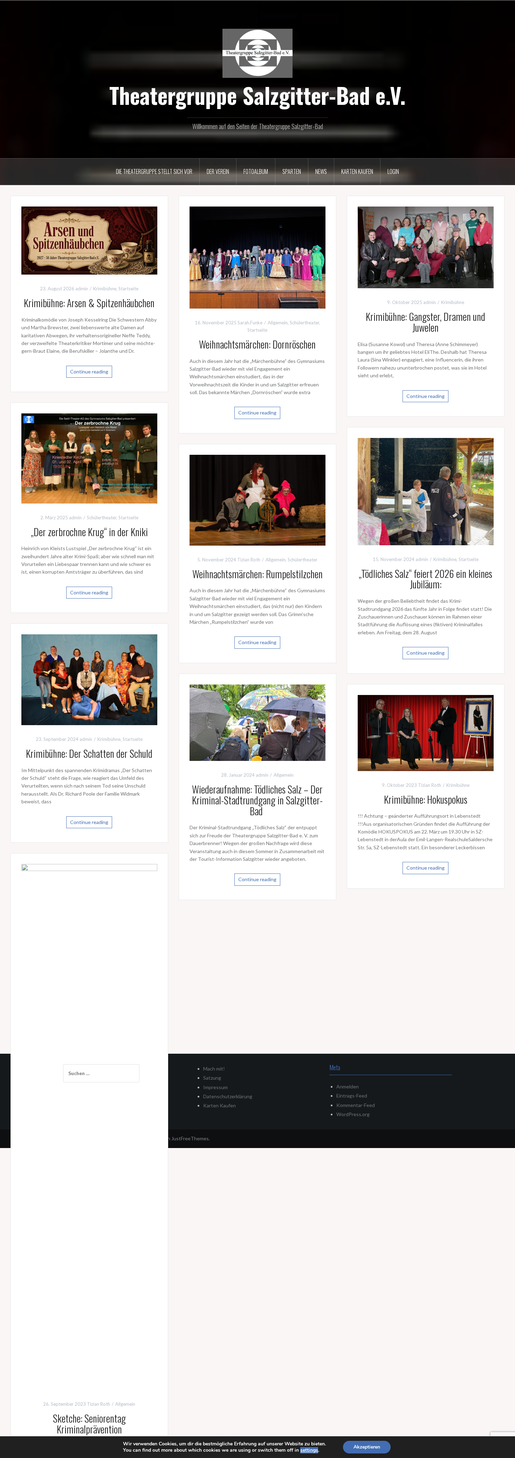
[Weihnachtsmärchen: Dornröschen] (257, 257)
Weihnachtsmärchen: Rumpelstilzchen (257, 574)
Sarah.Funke (250, 322)
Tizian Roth (248, 559)
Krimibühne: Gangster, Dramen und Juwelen (425, 322)
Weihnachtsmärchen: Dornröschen (257, 344)
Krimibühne (104, 288)
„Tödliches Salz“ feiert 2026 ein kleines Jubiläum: (425, 579)
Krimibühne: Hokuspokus (425, 799)
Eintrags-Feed (351, 1096)
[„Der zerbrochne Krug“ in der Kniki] (89, 458)
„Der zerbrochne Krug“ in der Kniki (89, 532)
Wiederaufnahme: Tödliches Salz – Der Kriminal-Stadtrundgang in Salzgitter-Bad (257, 800)
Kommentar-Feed (355, 1105)
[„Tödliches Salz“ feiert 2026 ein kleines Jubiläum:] (426, 491)
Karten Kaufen (219, 1105)
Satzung (212, 1078)
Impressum (215, 1087)
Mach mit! (214, 1069)
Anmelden (347, 1086)
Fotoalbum (255, 171)
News (321, 171)
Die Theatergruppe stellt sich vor (154, 171)
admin (81, 288)
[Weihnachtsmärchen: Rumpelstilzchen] (257, 499)
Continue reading (89, 371)
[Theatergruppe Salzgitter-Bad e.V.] (257, 52)
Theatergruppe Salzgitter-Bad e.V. (257, 95)
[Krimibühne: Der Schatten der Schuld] (89, 679)
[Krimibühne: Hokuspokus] (426, 732)
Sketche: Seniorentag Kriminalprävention (89, 1423)
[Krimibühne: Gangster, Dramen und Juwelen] (426, 247)
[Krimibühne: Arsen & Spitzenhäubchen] (89, 240)
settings (309, 1450)
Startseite (128, 288)
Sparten (291, 171)
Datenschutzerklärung (227, 1096)
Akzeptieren (366, 1447)
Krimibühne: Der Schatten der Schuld (89, 753)
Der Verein (218, 171)
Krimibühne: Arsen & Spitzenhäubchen (89, 303)
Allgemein (278, 322)
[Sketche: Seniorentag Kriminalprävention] (89, 1126)
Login (393, 171)
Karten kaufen (357, 171)
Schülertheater (304, 322)
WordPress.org (353, 1114)
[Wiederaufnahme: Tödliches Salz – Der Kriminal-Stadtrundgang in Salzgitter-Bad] (257, 722)
